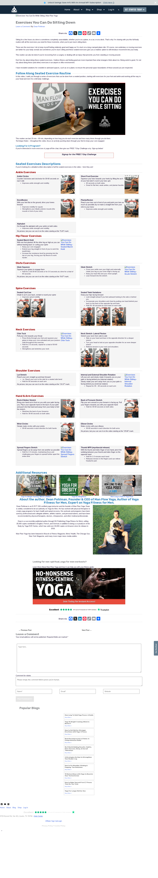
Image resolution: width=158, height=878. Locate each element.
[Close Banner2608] (155, 2)
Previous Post (25, 630)
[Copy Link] (89, 33)
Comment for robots (23, 676)
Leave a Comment (23, 26)
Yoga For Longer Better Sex (75, 791)
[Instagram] (8, 804)
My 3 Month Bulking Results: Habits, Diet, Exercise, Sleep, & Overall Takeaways (78, 748)
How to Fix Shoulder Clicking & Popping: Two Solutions (76, 766)
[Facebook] (70, 33)
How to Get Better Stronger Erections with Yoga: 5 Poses (76, 731)
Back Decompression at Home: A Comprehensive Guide (77, 739)
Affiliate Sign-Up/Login (53, 821)
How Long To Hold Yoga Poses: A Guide (79, 715)
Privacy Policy (47, 826)
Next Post (87, 630)
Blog (88, 9)
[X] (75, 33)
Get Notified (156, 648)
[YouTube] (5, 804)
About (76, 9)
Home (67, 9)
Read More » (68, 717)
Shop (99, 9)
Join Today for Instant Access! (79, 601)
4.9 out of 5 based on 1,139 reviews (84, 610)
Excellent (54, 609)
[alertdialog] (79, 2)
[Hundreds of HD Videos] (79, 583)
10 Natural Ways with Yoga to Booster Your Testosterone (79, 774)
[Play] (79, 109)
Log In (111, 9)
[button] (119, 10)
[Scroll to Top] (79, 830)
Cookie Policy (59, 826)
